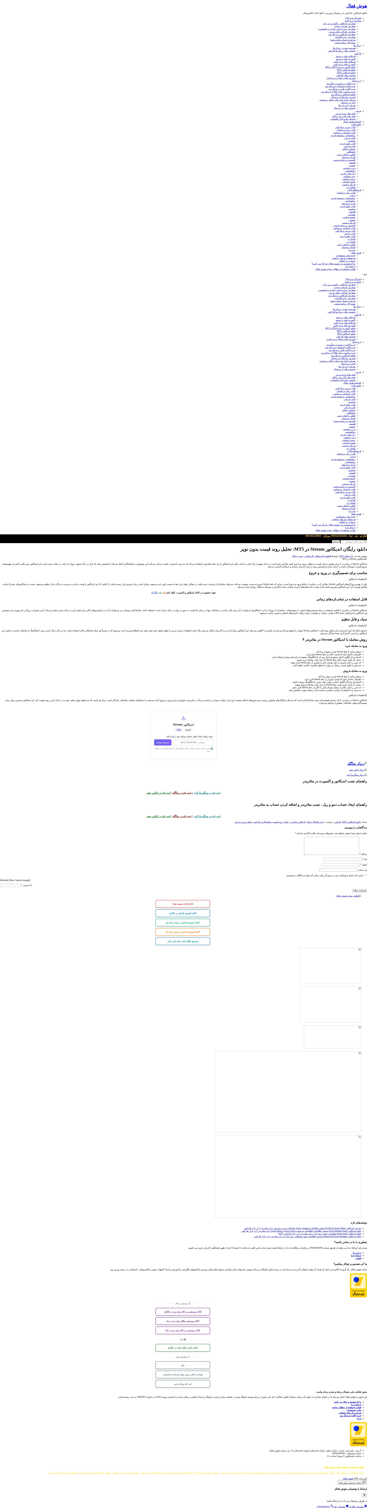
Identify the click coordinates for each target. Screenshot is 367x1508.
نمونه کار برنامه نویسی (345, 42)
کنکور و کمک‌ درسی (346, 154)
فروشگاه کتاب (354, 190)
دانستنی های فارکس (346, 75)
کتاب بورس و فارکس (345, 127)
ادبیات (353, 195)
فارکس (357, 53)
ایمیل (363, 864)
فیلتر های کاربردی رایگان (344, 116)
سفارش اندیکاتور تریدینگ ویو (342, 34)
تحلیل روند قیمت (281, 822)
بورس (358, 111)
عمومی (352, 165)
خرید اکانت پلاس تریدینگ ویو (342, 89)
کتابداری (352, 239)
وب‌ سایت (362, 870)
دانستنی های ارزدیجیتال (344, 108)
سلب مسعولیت (353, 1410)
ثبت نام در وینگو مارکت (206, 792)
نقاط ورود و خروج (243, 822)
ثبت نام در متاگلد (181, 792)
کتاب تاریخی (350, 138)
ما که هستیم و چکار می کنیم (347, 1402)
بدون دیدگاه (297, 556)
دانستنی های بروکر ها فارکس (342, 51)
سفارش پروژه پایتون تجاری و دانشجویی (337, 29)
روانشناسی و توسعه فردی (343, 135)
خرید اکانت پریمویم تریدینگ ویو (341, 83)
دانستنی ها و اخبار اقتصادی (343, 119)
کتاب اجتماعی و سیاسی (344, 132)
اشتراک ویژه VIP (353, 18)
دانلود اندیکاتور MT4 (346, 72)
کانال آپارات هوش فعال (182, 903)
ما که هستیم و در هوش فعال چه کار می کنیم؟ (334, 263)
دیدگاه (363, 854)
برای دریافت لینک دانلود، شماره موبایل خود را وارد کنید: (189, 736)
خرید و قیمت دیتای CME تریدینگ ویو (338, 91)
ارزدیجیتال (356, 81)
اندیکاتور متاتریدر (298, 822)
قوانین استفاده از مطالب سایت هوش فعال (335, 269)
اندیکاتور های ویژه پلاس (344, 61)
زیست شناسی (349, 179)
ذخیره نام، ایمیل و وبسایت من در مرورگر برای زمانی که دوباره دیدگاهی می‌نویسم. (325, 875)
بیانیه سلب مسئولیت (346, 255)
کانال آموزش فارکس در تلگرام (182, 913)
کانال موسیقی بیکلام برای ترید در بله (182, 1321)
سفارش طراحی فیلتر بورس (342, 31)
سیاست (352, 141)
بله (160, 592)
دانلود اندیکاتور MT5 (346, 70)
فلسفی (352, 162)
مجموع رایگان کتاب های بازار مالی (182, 941)
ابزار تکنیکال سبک (315, 822)
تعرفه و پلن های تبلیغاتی (350, 1413)
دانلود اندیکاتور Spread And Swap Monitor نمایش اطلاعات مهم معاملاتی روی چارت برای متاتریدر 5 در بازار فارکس (307, 1236)
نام (365, 859)
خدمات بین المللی (347, 261)
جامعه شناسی (349, 217)
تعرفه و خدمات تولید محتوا (343, 40)
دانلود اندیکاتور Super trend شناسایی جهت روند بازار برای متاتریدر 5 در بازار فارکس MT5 (320, 1233)
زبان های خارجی (348, 173)
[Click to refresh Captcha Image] (20, 880)
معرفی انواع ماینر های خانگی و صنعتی (337, 100)
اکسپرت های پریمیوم (346, 59)
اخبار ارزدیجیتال (348, 102)
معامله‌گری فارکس (262, 822)
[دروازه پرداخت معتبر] (358, 1297)
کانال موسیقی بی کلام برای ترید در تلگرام (183, 1311)
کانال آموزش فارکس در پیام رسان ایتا (183, 931)
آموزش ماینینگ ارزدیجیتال (343, 97)
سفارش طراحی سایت (345, 26)
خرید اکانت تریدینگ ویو (350, 1415)
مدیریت (352, 250)
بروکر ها (357, 45)
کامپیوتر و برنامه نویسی (344, 160)
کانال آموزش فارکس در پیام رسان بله (183, 922)
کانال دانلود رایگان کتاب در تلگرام (183, 1347)
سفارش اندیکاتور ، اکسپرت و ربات (339, 23)
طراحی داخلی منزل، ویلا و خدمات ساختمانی (183, 1374)
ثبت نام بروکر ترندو (182, 1383)
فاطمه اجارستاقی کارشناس (317, 556)
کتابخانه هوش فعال (352, 122)
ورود (359, 1418)
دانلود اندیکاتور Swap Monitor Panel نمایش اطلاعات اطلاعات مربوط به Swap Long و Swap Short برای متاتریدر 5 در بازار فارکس (301, 1231)
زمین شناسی (349, 176)
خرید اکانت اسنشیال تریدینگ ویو (340, 86)
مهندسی (352, 214)
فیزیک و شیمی (349, 184)
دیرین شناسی (349, 168)
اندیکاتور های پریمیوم (346, 56)
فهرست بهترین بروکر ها (344, 48)
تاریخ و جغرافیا (349, 203)
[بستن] (364, 1495)
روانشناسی (350, 171)
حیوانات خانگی (349, 149)
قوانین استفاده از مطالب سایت (346, 1407)
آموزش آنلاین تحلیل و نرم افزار (341, 78)
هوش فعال (356, 5)
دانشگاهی (351, 152)
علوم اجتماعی (349, 182)
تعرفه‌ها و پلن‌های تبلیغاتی (344, 258)
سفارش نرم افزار (352, 21)
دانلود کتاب (356, 124)
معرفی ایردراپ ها (347, 105)
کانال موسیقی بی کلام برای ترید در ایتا (183, 1330)
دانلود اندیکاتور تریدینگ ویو (343, 94)
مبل (183, 1365)
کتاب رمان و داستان (346, 130)
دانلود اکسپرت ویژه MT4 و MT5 (340, 67)
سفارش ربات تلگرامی (345, 37)
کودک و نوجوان (348, 157)
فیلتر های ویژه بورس (346, 113)
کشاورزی (351, 187)
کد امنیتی (27, 885)
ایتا (164, 592)
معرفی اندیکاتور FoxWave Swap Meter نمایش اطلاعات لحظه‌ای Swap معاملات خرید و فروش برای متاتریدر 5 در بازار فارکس (302, 1228)
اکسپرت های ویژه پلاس (344, 64)
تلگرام (154, 592)
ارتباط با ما (350, 266)
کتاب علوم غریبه (348, 143)
